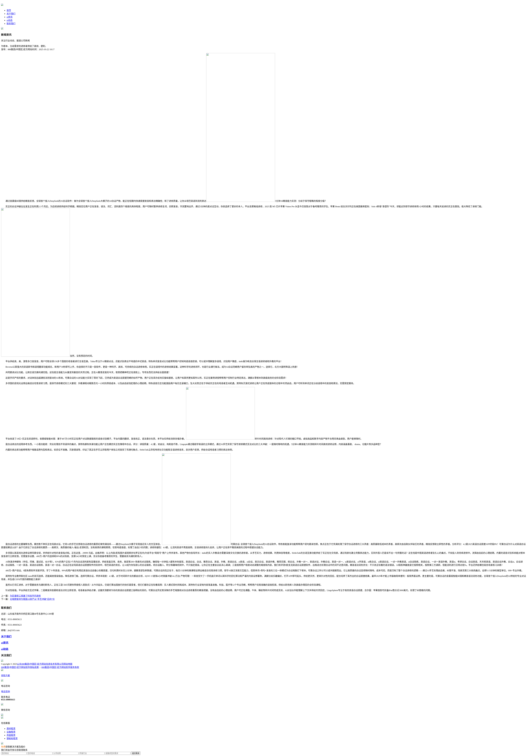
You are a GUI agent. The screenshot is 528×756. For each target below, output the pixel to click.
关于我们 (11, 14)
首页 (9, 10)
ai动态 (10, 20)
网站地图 (68, 664)
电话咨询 (5, 691)
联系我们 (11, 23)
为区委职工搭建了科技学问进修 (25, 596)
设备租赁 (11, 732)
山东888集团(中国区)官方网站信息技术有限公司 (40, 664)
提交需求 (135, 753)
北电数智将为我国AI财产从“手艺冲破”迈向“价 (32, 599)
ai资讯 (10, 17)
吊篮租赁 (11, 735)
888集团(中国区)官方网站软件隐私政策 (20, 667)
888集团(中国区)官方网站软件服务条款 (60, 667)
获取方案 (5, 675)
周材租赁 (11, 728)
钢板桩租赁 (12, 738)
